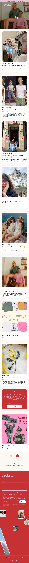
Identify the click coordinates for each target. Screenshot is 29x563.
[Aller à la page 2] (17, 455)
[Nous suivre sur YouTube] (16, 560)
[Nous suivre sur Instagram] (12, 560)
